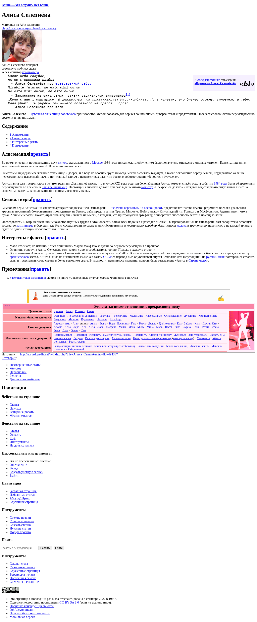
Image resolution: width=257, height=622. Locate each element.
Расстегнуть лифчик (97, 338)
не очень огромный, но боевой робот (136, 207)
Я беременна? (76, 349)
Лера (76, 326)
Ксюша (58, 326)
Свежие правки (20, 517)
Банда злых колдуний (151, 346)
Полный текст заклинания (29, 277)
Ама (67, 323)
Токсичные (120, 315)
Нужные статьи (20, 528)
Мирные (73, 319)
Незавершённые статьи (25, 364)
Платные (105, 315)
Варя (112, 323)
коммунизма (24, 225)
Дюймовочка (166, 323)
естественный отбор (73, 83)
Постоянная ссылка (23, 578)
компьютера (30, 72)
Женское (15, 368)
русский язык (215, 257)
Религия (15, 375)
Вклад (14, 468)
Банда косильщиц (177, 346)
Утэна (215, 326)
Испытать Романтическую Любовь (110, 334)
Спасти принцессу (160, 334)
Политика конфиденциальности (32, 606)
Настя (168, 326)
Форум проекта (20, 532)
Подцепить (140, 334)
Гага (133, 323)
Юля (83, 330)
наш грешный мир (54, 187)
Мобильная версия (22, 617)
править (40, 154)
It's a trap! (115, 319)
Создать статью (20, 525)
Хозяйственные (208, 315)
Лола (100, 326)
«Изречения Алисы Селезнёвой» (215, 83)
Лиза (92, 326)
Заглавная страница (23, 491)
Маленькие (136, 315)
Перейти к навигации (17, 28)
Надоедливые (154, 315)
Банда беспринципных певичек (73, 346)
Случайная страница (24, 502)
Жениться (180, 334)
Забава (188, 323)
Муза (159, 326)
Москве (97, 162)
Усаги (205, 326)
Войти (14, 475)
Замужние (60, 319)
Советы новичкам (22, 521)
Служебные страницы (25, 571)
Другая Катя (210, 323)
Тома (196, 326)
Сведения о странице (24, 581)
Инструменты (19, 441)
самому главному (183, 338)
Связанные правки (22, 567)
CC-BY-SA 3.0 (69, 602)
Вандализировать (22, 412)
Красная (58, 311)
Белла (103, 323)
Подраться (80, 334)
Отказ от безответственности (30, 613)
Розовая (80, 311)
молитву (147, 187)
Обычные (59, 315)
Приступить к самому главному (152, 338)
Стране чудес (198, 260)
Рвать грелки (77, 341)
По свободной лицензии (82, 315)
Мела (131, 326)
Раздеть (78, 338)
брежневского (19, 257)
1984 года (220, 183)
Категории (9, 358)
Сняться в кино (121, 338)
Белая (69, 311)
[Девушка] (241, 348)
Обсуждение (18, 464)
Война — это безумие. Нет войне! (25, 5)
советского (68, 114)
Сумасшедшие (173, 315)
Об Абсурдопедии (22, 609)
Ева (179, 323)
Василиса (122, 323)
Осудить (15, 408)
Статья (14, 404)
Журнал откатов (21, 415)
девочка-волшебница (45, 114)
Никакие (102, 319)
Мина (150, 326)
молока (182, 225)
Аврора (58, 323)
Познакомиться (63, 334)
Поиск (7, 540)
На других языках (22, 445)
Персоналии (18, 372)
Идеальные (87, 319)
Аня (75, 323)
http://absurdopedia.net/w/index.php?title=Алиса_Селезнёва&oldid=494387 (69, 354)
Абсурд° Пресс (20, 498)
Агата (93, 323)
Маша (122, 326)
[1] (128, 94)
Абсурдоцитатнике (208, 79)
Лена (68, 326)
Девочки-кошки (199, 346)
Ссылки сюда (19, 563)
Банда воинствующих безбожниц (114, 346)
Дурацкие (190, 315)
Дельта (152, 323)
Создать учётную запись (26, 472)
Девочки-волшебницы (25, 379)
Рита (177, 326)
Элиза (74, 330)
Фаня (57, 330)
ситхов (62, 162)
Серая (90, 311)
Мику (140, 326)
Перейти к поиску (44, 28)
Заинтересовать (198, 334)
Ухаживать (203, 338)
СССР (107, 257)
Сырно (187, 326)
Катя (197, 323)
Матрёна (111, 326)
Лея (84, 326)
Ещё (12, 438)
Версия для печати (22, 574)
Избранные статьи (22, 494)
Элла (65, 330)
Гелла (142, 323)
